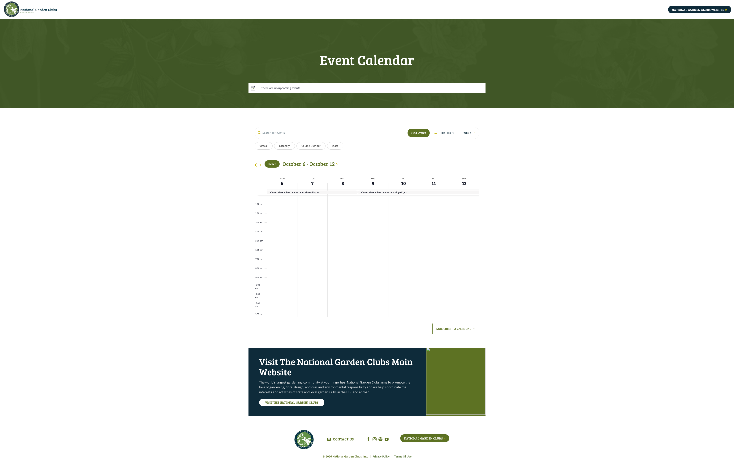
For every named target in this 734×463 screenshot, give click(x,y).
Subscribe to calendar (453, 329)
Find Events (418, 133)
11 (434, 183)
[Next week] (261, 165)
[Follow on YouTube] (387, 439)
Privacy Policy (381, 456)
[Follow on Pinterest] (380, 439)
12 (464, 183)
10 (403, 183)
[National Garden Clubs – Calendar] (36, 9)
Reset (272, 164)
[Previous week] (256, 165)
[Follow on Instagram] (375, 439)
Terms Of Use (403, 456)
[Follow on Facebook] (368, 439)
